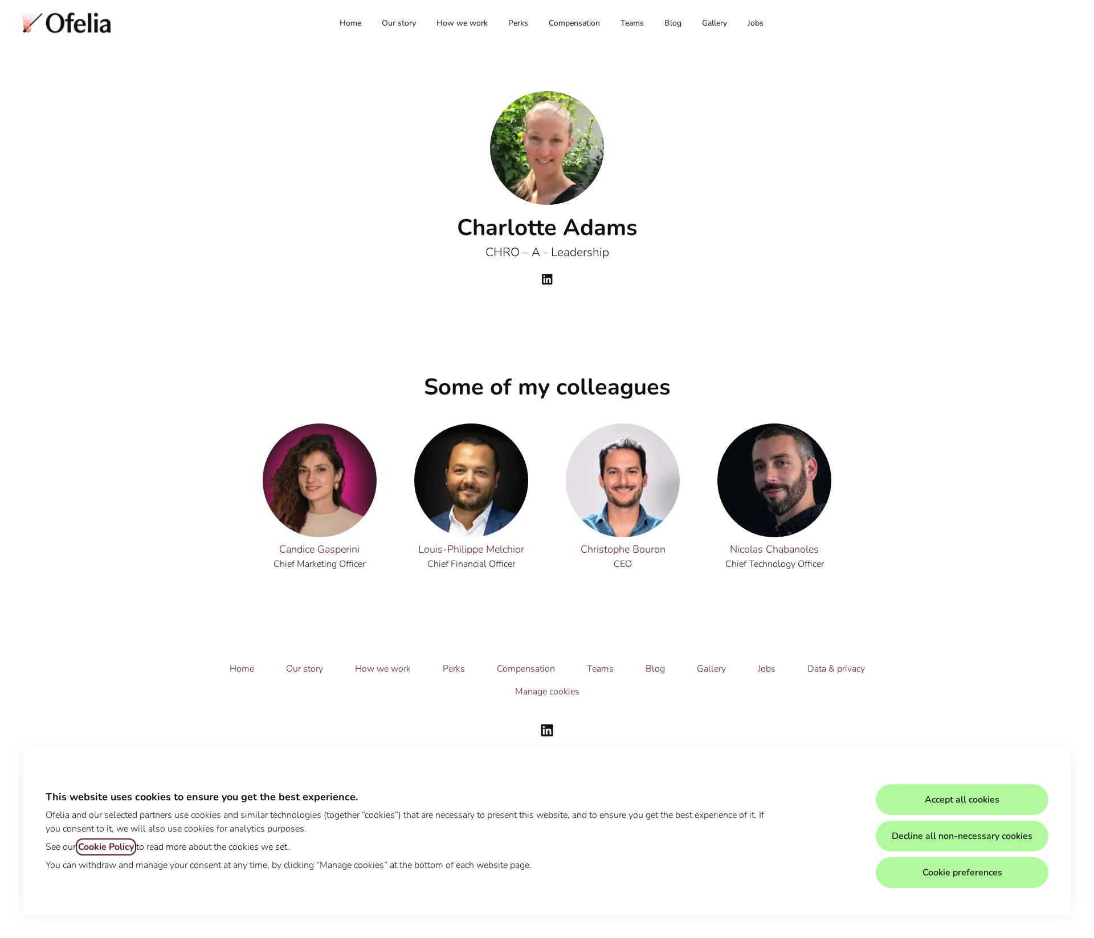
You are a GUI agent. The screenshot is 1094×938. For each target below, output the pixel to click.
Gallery (714, 23)
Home (350, 23)
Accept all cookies (962, 799)
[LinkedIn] (547, 280)
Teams (632, 23)
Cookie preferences (962, 872)
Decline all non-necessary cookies (962, 836)
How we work (462, 23)
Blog (672, 23)
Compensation (574, 23)
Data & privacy (836, 669)
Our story (399, 23)
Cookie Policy (106, 847)
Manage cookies (547, 691)
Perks (518, 23)
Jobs (756, 23)
